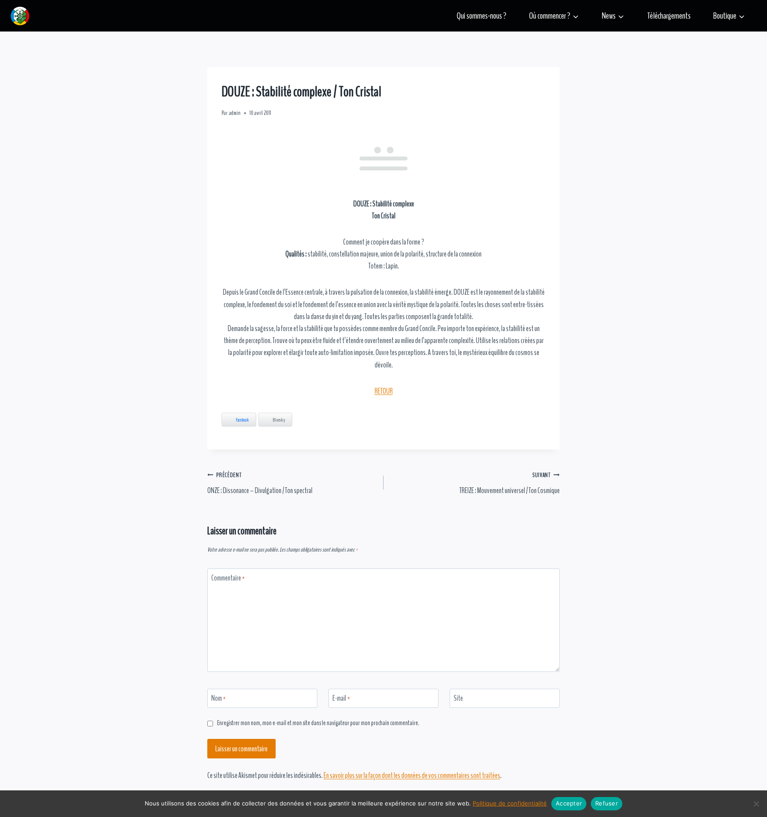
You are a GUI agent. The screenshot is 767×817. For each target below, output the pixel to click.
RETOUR (384, 391)
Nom (218, 698)
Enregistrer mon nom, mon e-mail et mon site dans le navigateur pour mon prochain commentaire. (318, 723)
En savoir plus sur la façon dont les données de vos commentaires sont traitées (412, 775)
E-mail (341, 698)
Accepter (569, 803)
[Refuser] (755, 803)
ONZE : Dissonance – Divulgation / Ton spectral (259, 483)
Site (458, 698)
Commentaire (228, 578)
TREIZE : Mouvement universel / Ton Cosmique (509, 483)
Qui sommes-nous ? (481, 16)
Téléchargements (669, 16)
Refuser (606, 803)
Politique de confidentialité (510, 803)
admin (235, 113)
